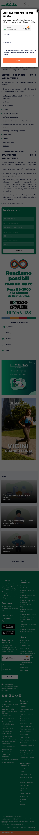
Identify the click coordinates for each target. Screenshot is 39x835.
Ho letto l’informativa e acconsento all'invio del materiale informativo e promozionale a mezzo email (20, 52)
